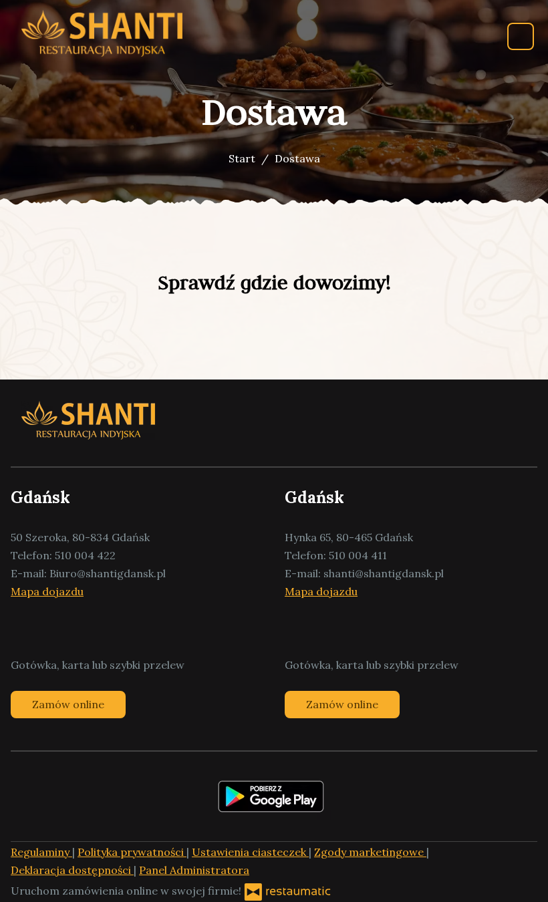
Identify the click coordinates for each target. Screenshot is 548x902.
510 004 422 (85, 555)
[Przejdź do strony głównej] (101, 33)
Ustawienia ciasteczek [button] (250, 852)
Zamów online (68, 704)
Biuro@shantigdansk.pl (107, 573)
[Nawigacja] (520, 36)
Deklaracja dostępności (72, 870)
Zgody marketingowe (370, 852)
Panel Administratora (194, 870)
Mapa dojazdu (47, 591)
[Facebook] (21, 628)
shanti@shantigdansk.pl (383, 573)
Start (242, 158)
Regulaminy (41, 852)
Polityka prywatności (132, 852)
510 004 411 (358, 555)
